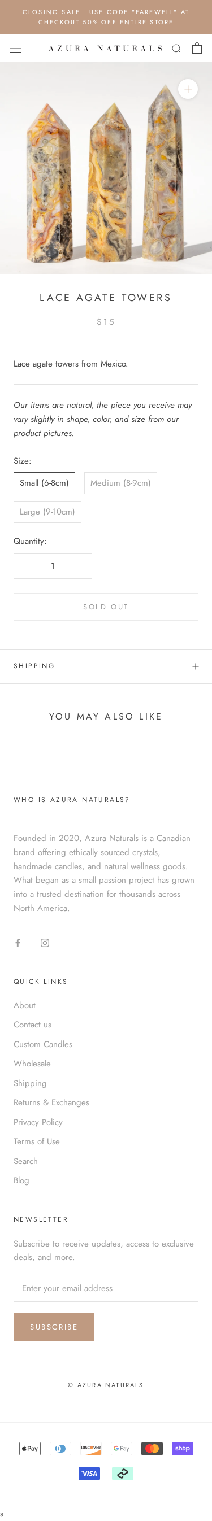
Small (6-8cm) (44, 483)
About (25, 1005)
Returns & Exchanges (51, 1102)
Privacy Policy (38, 1122)
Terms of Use (37, 1141)
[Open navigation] (15, 48)
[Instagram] (45, 942)
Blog (21, 1180)
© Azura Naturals (106, 1384)
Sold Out (106, 607)
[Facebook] (18, 942)
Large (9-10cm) (47, 511)
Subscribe (54, 1327)
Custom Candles (43, 1044)
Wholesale (32, 1063)
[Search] (177, 48)
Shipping (34, 666)
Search (26, 1161)
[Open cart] (197, 48)
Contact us (32, 1024)
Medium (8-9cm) (120, 483)
